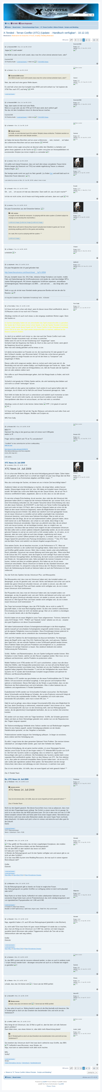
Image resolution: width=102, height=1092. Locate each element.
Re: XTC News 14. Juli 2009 (16, 779)
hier (51, 173)
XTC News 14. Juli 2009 (15, 463)
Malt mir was (8, 445)
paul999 (61, 1084)
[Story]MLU (8, 875)
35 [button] (94, 40)
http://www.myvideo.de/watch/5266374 (16, 449)
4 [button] (86, 40)
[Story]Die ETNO (18, 875)
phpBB (44, 1081)
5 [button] (89, 40)
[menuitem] (7, 23)
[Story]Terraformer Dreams (33, 875)
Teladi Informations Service (13, 1063)
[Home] (51, 12)
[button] (71, 39)
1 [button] (78, 40)
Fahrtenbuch (25, 1063)
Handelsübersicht (35, 1063)
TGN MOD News (43, 61)
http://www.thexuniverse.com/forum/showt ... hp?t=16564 (25, 272)
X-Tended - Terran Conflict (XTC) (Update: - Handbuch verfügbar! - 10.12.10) (46, 32)
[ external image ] (22, 61)
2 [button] (80, 40)
